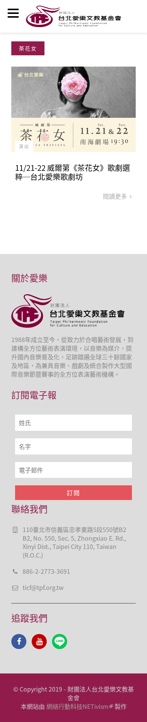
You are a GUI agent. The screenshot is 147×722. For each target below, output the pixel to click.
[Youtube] (39, 641)
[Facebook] (18, 641)
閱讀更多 (116, 196)
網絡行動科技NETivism (77, 706)
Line (59, 641)
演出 (24, 146)
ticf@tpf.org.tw (43, 587)
